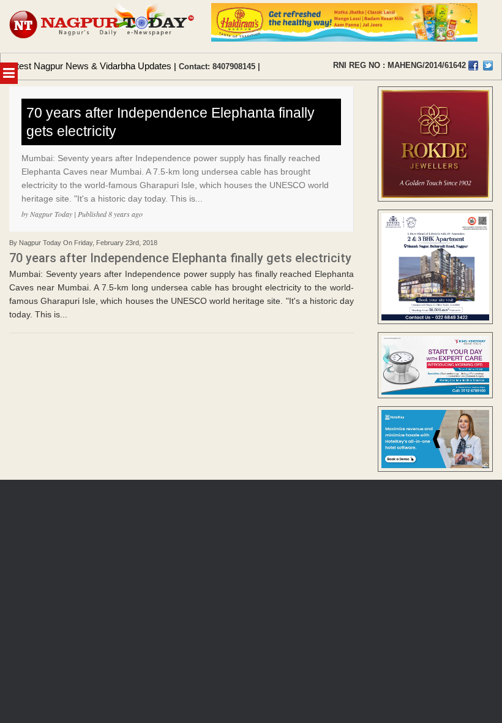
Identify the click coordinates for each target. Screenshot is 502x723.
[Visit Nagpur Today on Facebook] (473, 65)
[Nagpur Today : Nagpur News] (102, 26)
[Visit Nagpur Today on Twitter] (488, 65)
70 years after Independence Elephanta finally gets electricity (170, 122)
